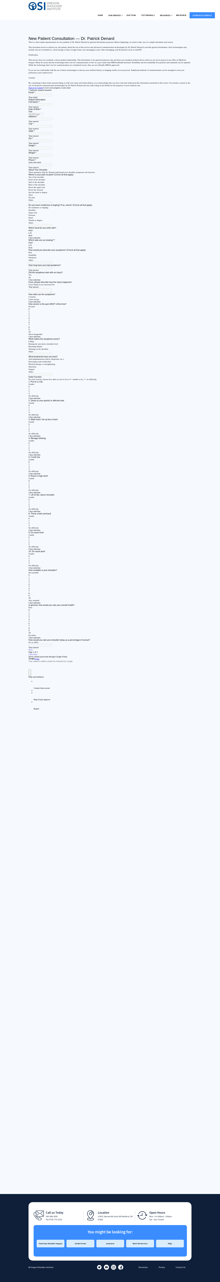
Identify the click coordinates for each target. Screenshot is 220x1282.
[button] (115, 15)
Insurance (110, 1243)
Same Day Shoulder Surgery (50, 1243)
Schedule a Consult (202, 15)
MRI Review (181, 15)
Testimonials (148, 15)
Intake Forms (80, 1243)
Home (100, 15)
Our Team (131, 15)
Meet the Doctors (140, 1243)
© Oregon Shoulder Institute (41, 1267)
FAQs (170, 1243)
